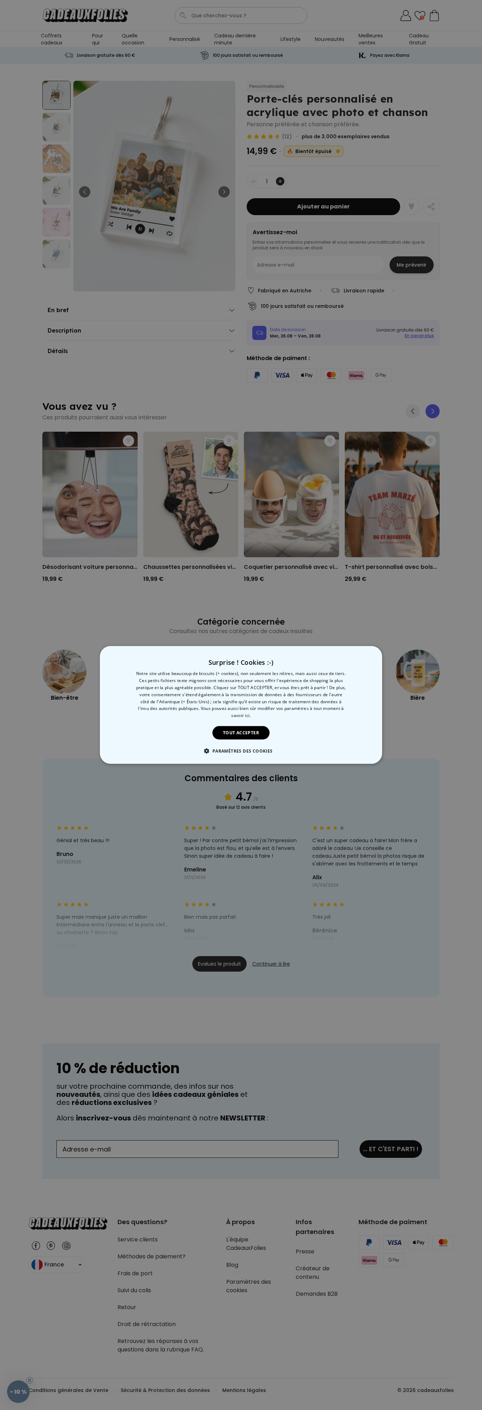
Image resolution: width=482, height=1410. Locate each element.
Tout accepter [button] (241, 733)
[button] (240, 751)
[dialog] (241, 705)
